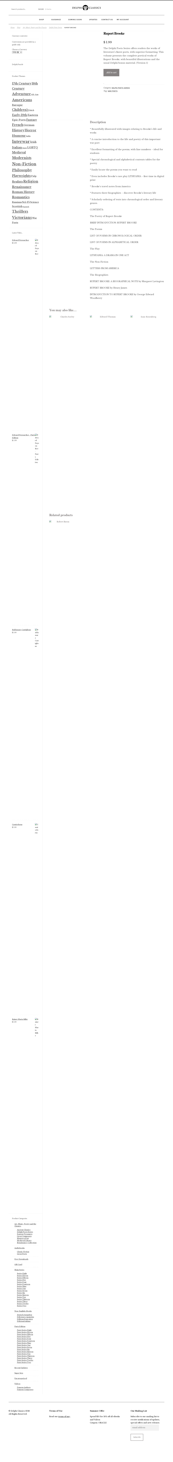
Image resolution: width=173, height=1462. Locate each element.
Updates (93, 20)
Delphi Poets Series (55, 28)
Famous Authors (24, 1387)
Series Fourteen (23, 1284)
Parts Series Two (24, 1362)
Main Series (19, 1270)
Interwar (21, 141)
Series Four (21, 1282)
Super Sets (18, 1373)
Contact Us (107, 20)
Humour (19, 135)
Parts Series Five (24, 1337)
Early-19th (19, 115)
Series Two (21, 1306)
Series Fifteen (22, 1278)
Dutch (31, 110)
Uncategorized (20, 1378)
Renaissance (21, 187)
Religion (30, 181)
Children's (20, 110)
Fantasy (31, 119)
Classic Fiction (23, 1252)
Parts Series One (24, 1345)
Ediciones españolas (25, 1317)
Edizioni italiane (24, 1321)
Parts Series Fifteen (25, 1334)
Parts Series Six (23, 1349)
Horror (30, 130)
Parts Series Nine (24, 1343)
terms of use (64, 1416)
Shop (41, 20)
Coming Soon (75, 20)
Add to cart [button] (66, 342)
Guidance (56, 20)
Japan (24, 148)
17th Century (21, 83)
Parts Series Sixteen (25, 1352)
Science (34, 202)
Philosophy (22, 170)
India (28, 136)
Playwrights (21, 176)
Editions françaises (25, 1319)
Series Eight (22, 1273)
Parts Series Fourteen (26, 1341)
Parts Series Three (24, 1358)
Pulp (33, 176)
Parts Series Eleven (25, 1332)
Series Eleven (22, 1276)
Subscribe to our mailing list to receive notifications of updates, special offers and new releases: (145, 1419)
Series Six (21, 1293)
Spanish (26, 207)
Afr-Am (34, 94)
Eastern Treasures (24, 1234)
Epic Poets (19, 119)
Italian (17, 147)
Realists (17, 181)
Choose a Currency (19, 49)
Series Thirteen (23, 1299)
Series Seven (22, 1291)
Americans (22, 100)
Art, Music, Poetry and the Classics (35, 28)
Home (13, 28)
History (18, 130)
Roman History (23, 192)
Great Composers (24, 1236)
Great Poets (22, 1254)
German (29, 125)
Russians (17, 202)
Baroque (17, 105)
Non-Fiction (24, 164)
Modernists (21, 158)
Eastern (32, 115)
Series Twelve (23, 1304)
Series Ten (21, 1297)
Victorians (22, 217)
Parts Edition (19, 1326)
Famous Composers (25, 1390)
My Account (123, 20)
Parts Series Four (24, 1339)
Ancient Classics (23, 1230)
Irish (33, 141)
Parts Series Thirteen (25, 1356)
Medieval (19, 152)
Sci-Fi (26, 202)
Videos (17, 1384)
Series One (21, 1289)
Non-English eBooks (23, 1311)
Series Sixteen (23, 1295)
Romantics (21, 197)
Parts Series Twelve (25, 1360)
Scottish (17, 206)
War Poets (113, 91)
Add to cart (111, 72)
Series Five (21, 1280)
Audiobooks (19, 1248)
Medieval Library (24, 1241)
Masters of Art (23, 1238)
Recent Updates (21, 1368)
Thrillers (20, 211)
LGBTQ (32, 147)
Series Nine (21, 1286)
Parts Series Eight (24, 1330)
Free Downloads (21, 1259)
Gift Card (18, 1264)
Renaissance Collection (26, 1243)
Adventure (21, 94)
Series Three (22, 1301)
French (17, 125)
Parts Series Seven (24, 1347)
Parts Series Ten (23, 1354)
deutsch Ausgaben (24, 1315)
